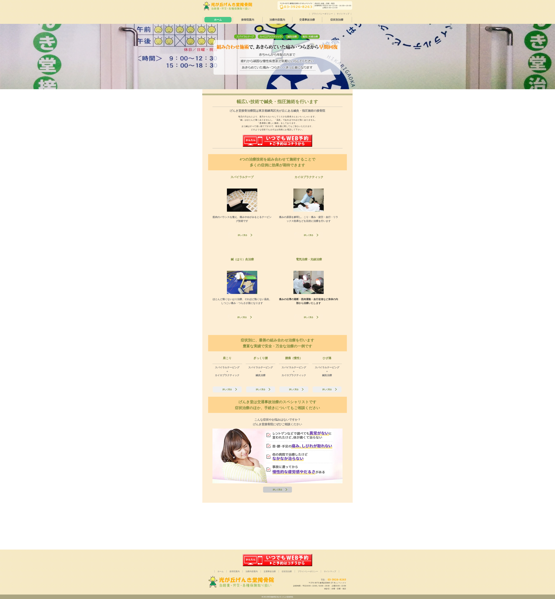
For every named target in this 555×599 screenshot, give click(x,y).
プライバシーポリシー (322, 13)
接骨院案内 (247, 19)
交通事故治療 (307, 19)
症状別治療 (336, 19)
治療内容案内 (277, 19)
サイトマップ (343, 13)
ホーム (218, 19)
